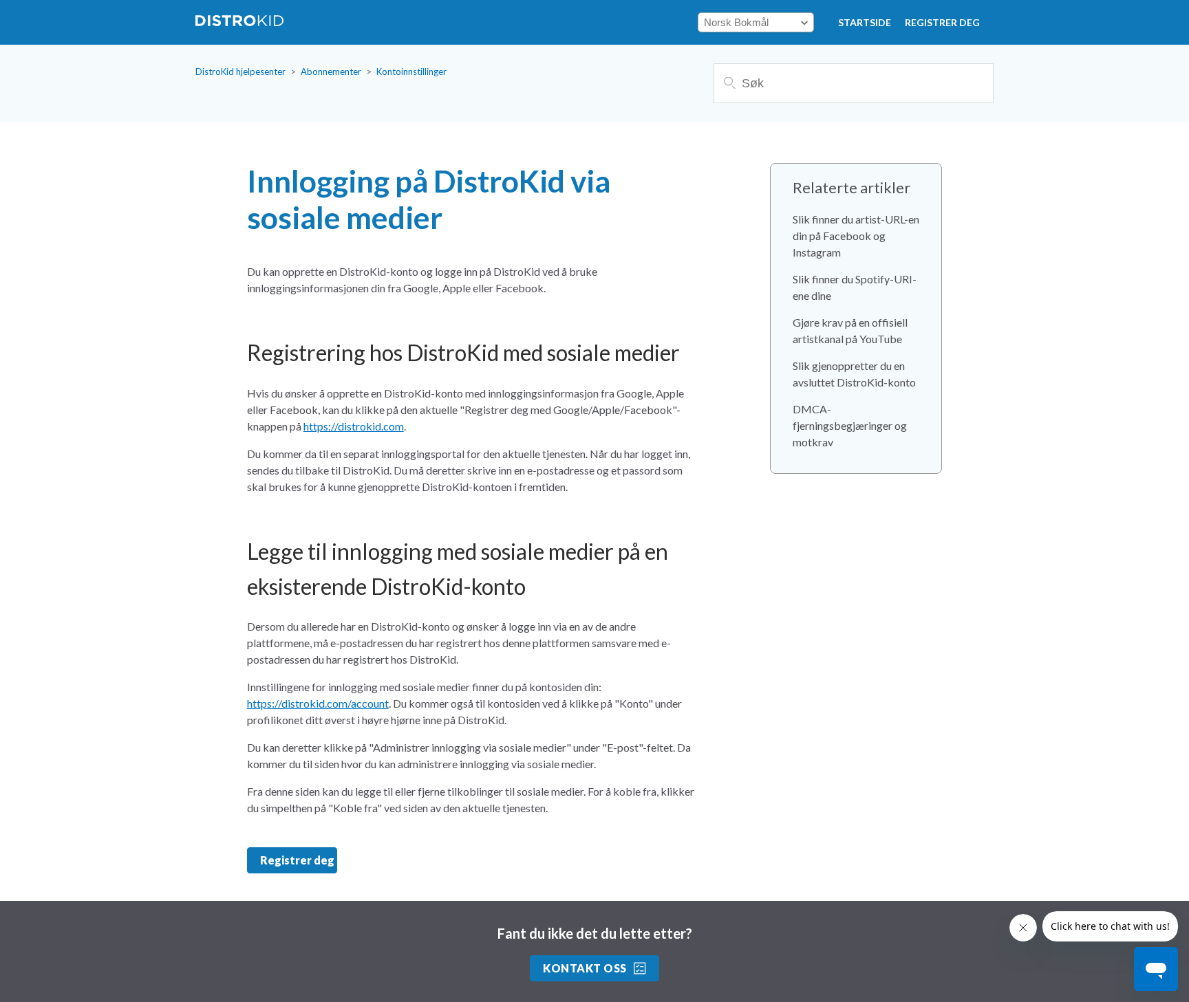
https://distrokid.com (353, 426)
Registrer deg (942, 22)
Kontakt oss (584, 967)
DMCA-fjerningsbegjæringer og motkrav (850, 425)
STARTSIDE (864, 22)
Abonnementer (331, 71)
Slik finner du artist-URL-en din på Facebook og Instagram (856, 236)
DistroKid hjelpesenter (240, 71)
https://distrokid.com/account (318, 703)
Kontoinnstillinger (411, 71)
